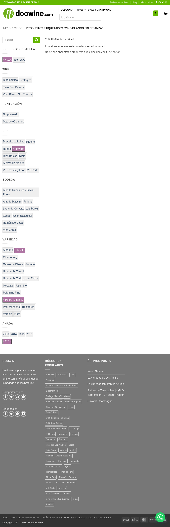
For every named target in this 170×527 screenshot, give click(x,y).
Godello (30, 264)
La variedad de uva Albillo (102, 377)
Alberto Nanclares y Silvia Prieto (18, 192)
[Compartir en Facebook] (5, 397)
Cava (71, 407)
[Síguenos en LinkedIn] (23, 414)
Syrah (67, 466)
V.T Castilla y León (14, 170)
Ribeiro (30, 141)
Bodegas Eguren (73, 401)
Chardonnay (10, 257)
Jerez (71, 445)
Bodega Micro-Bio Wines (58, 396)
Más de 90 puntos (13, 121)
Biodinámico (10, 80)
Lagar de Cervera (13, 208)
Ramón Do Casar (13, 222)
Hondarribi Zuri (12, 278)
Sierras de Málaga (14, 163)
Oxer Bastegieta (22, 215)
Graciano (62, 439)
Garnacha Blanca (13, 264)
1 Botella (50, 374)
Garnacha (50, 439)
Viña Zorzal (10, 229)
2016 (29, 334)
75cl (72, 374)
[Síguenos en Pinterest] (17, 414)
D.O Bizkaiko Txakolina (57, 418)
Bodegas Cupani (54, 401)
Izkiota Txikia (30, 278)
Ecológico (25, 80)
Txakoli (49, 482)
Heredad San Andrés (56, 445)
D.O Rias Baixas (54, 423)
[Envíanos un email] (166, 2)
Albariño (8, 250)
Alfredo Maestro (12, 201)
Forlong (28, 201)
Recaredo (74, 461)
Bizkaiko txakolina (13, 141)
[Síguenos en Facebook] (156, 2)
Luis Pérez (31, 208)
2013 (6, 334)
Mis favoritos (146, 2)
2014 (14, 334)
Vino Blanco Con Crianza (58, 493)
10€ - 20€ (19, 59)
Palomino (21, 285)
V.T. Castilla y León (65, 482)
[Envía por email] (17, 397)
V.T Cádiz (33, 170)
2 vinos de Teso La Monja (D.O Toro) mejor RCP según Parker (105, 392)
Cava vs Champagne (99, 401)
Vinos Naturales (96, 371)
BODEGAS (66, 10)
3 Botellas (62, 374)
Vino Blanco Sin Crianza (17, 94)
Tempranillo (51, 472)
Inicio (6, 28)
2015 (22, 334)
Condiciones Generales (25, 518)
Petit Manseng (11, 307)
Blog (134, 2)
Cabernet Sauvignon (55, 407)
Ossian (7, 215)
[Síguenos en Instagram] (160, 2)
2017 (8, 341)
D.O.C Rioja (51, 412)
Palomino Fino (11, 292)
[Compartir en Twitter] (11, 397)
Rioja (22, 156)
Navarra (19, 148)
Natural (49, 455)
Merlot (73, 450)
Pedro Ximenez (14, 299)
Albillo (20, 250)
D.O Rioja (74, 428)
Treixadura (28, 307)
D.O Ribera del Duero (56, 428)
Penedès (62, 461)
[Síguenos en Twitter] (163, 2)
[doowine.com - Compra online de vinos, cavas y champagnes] (27, 13)
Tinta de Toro (66, 472)
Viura (17, 314)
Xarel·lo (49, 504)
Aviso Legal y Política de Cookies (91, 518)
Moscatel (8, 285)
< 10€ (8, 59)
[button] (155, 13)
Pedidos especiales (119, 2)
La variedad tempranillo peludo (105, 384)
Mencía (63, 450)
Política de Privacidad (55, 518)
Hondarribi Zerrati (13, 271)
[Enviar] (36, 40)
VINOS (80, 10)
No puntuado (10, 114)
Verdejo (7, 314)
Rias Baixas (10, 156)
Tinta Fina (51, 477)
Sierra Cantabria (53, 466)
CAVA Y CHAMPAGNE (99, 10)
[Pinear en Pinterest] (23, 397)
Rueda (7, 148)
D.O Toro (50, 434)
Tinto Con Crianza (13, 87)
